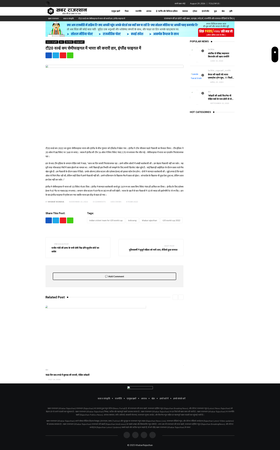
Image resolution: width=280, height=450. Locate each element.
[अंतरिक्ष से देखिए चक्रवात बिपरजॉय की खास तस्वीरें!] (197, 55)
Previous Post (61, 244)
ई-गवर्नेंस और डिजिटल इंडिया (166, 11)
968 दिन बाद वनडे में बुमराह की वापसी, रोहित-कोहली (68, 375)
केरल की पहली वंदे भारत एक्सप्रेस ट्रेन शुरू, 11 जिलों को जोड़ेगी (220, 77)
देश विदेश (211, 49)
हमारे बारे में (164, 398)
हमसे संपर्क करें (179, 398)
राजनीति (138, 11)
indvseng (132, 220)
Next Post (169, 246)
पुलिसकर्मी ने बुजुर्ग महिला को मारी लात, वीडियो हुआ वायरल (153, 249)
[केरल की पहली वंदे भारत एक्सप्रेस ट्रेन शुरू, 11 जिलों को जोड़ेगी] (197, 76)
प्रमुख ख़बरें (115, 11)
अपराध (148, 11)
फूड (215, 11)
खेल (223, 11)
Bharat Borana (56, 202)
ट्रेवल (195, 11)
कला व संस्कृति (104, 398)
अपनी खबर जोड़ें (180, 3)
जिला (126, 11)
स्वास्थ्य (185, 11)
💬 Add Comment (114, 276)
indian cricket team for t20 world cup (106, 220)
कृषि (230, 11)
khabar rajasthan (149, 220)
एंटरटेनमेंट (205, 11)
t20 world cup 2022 (171, 220)
